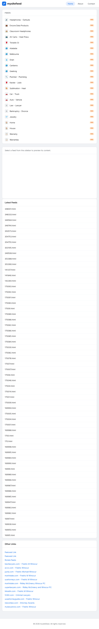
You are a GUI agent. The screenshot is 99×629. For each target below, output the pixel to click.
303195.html (10, 248)
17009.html (10, 308)
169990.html (10, 463)
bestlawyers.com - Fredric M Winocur (21, 564)
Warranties (49, 140)
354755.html (10, 242)
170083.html (10, 303)
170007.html (10, 369)
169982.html (10, 513)
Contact (91, 4)
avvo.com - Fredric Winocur (17, 568)
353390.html (10, 264)
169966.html (10, 480)
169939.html (10, 524)
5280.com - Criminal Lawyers (17, 595)
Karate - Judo (49, 83)
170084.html (10, 342)
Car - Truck (49, 94)
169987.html (10, 485)
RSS (91, 20)
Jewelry (49, 117)
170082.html (10, 353)
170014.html (10, 391)
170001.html (10, 425)
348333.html (10, 214)
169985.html (10, 496)
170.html (8, 441)
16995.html (10, 535)
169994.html (10, 408)
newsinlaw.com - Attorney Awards (20, 603)
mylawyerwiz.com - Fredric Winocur (20, 607)
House (49, 128)
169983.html (10, 507)
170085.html (10, 336)
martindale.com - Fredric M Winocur (20, 575)
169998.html (10, 447)
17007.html (9, 364)
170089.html (10, 314)
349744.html (10, 225)
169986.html (10, 491)
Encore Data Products (49, 25)
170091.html (10, 297)
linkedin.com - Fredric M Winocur (19, 591)
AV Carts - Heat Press (49, 37)
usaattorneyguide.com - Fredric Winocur (22, 599)
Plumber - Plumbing (49, 77)
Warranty (49, 134)
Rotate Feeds (10, 560)
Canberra (49, 65)
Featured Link (10, 552)
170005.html (10, 413)
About (80, 4)
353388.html (10, 259)
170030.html (10, 347)
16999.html (10, 469)
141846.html (10, 275)
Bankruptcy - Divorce (49, 111)
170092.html (10, 292)
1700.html (9, 436)
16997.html (9, 519)
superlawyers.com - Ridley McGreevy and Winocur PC (28, 587)
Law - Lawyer (49, 105)
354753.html (10, 236)
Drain (49, 60)
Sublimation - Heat (49, 88)
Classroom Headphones (49, 31)
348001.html (10, 209)
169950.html (10, 530)
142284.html (10, 281)
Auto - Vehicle (49, 100)
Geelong (49, 71)
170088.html (10, 320)
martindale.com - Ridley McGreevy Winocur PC (25, 583)
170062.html (10, 325)
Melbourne (49, 54)
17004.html (10, 386)
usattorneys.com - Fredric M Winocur (21, 579)
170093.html (10, 286)
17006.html (10, 375)
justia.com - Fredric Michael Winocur (20, 572)
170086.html (10, 331)
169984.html (10, 458)
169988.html (10, 430)
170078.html (10, 358)
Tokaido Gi (49, 43)
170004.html (10, 419)
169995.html (10, 452)
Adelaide (49, 48)
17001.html (9, 397)
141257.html (10, 270)
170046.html (10, 380)
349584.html (10, 220)
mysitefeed (14, 3)
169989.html (10, 474)
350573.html (10, 231)
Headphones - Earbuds (49, 20)
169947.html (10, 502)
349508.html (10, 253)
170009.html (10, 402)
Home (70, 4)
